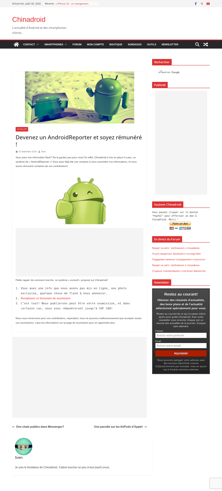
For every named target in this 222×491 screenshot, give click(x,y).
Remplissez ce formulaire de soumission (46, 298)
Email (158, 341)
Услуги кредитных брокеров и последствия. (176, 253)
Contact (29, 44)
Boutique (115, 44)
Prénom (159, 331)
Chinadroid (28, 19)
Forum (77, 44)
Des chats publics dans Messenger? (40, 426)
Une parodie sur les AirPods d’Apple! (118, 426)
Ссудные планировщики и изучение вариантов (178, 270)
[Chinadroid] (16, 44)
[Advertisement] (79, 252)
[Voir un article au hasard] (206, 44)
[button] (37, 44)
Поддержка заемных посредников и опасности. (179, 259)
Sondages (135, 44)
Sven (43, 151)
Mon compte (95, 44)
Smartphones (53, 44)
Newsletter (170, 44)
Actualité (22, 129)
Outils (151, 44)
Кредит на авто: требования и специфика (175, 248)
